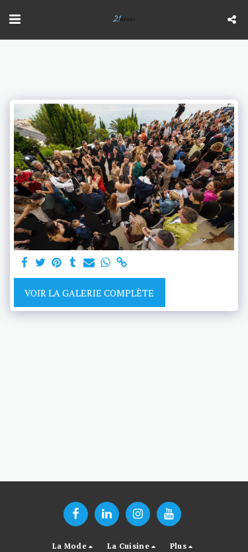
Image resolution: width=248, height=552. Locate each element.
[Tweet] (41, 263)
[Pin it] (57, 263)
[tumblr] (73, 263)
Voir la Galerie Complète (89, 293)
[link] (122, 263)
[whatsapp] (106, 263)
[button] (14, 18)
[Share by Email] (89, 263)
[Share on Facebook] (24, 263)
